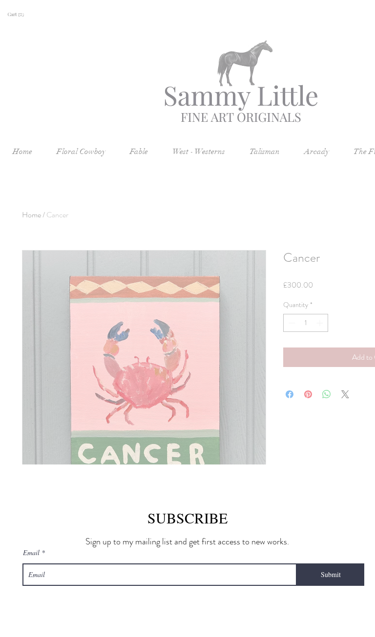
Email (31, 552)
